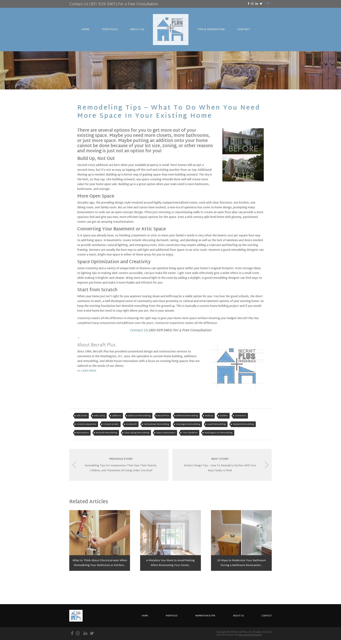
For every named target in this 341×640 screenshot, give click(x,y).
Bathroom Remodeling (139, 415)
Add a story (99, 415)
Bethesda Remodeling (187, 415)
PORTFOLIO (110, 30)
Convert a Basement (86, 424)
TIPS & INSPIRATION (211, 30)
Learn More (88, 371)
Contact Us (78, 3)
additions (116, 415)
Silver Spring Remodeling (136, 433)
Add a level (82, 415)
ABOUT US (137, 30)
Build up (209, 415)
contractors (240, 415)
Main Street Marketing (249, 635)
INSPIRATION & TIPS (205, 616)
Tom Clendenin (189, 433)
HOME (85, 30)
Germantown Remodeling (156, 424)
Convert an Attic (111, 424)
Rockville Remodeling (106, 433)
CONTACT (243, 30)
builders (224, 415)
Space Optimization (165, 433)
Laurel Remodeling (216, 424)
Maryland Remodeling (243, 424)
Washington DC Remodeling (218, 433)
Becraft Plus (163, 415)
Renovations (83, 433)
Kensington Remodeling (188, 424)
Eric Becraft (131, 424)
